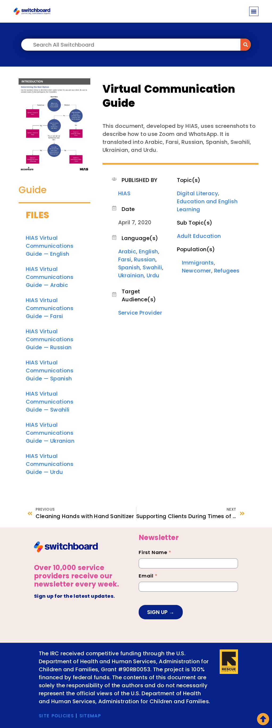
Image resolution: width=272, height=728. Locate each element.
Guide (33, 190)
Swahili (152, 267)
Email (148, 576)
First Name (155, 553)
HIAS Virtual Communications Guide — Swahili (50, 401)
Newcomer (196, 270)
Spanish (129, 267)
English (148, 251)
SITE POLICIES (56, 716)
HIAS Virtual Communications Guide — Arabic (50, 277)
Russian (144, 259)
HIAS (124, 193)
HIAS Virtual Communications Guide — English (50, 246)
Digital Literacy (197, 193)
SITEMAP (90, 716)
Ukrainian (131, 275)
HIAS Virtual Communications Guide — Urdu (50, 464)
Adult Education (199, 236)
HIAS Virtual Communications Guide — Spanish (50, 370)
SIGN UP (158, 612)
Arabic (127, 251)
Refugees (227, 270)
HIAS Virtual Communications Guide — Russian (50, 339)
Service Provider (140, 312)
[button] (253, 11)
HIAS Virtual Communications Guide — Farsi (50, 308)
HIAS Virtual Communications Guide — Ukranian (50, 433)
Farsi (124, 259)
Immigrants (198, 262)
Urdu (153, 275)
